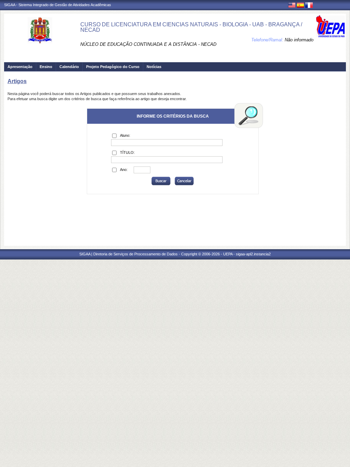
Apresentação (20, 67)
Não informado (299, 39)
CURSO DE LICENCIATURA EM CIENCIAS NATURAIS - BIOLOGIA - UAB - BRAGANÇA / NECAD (191, 27)
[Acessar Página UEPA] (330, 26)
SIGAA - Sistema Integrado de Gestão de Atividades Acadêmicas (57, 5)
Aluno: (125, 135)
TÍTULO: (127, 152)
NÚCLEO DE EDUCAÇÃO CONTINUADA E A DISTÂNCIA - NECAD (148, 44)
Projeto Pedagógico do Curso (112, 67)
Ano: (123, 170)
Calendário (69, 67)
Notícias (154, 67)
